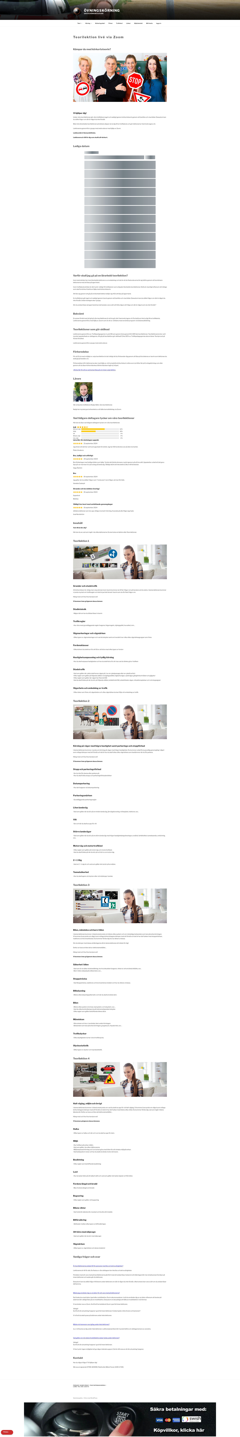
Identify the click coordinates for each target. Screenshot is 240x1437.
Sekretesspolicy (78, 1398)
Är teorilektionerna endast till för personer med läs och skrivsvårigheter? (98, 1266)
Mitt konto (149, 23)
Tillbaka (5, 1432)
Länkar (128, 23)
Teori (79, 23)
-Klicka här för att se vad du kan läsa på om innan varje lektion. (94, 370)
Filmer (110, 23)
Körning (87, 23)
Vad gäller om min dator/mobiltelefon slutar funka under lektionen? (96, 1338)
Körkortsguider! (100, 23)
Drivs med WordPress (90, 1398)
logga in (158, 23)
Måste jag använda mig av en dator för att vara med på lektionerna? (96, 1293)
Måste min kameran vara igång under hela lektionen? (91, 1324)
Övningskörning (102, 10)
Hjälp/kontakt (138, 23)
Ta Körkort (119, 23)
